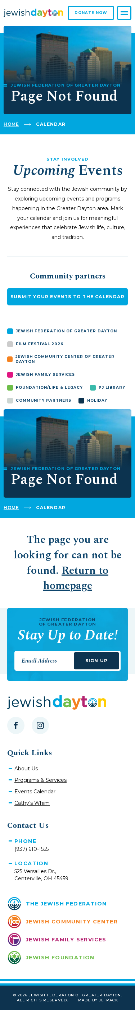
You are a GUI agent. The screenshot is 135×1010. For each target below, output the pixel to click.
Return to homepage (76, 578)
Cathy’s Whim (32, 803)
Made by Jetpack (98, 1000)
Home (11, 124)
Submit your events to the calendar (67, 296)
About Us (26, 768)
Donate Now (91, 12)
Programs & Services (40, 780)
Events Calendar (34, 791)
